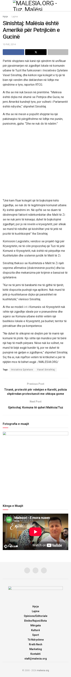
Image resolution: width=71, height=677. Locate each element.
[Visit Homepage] (35, 5)
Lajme (15, 16)
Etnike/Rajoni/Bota (35, 620)
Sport (35, 634)
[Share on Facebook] (13, 52)
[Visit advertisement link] (35, 162)
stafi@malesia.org (35, 658)
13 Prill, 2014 (9, 44)
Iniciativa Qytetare (22, 369)
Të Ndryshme (35, 639)
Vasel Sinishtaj (46, 369)
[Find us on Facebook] (27, 570)
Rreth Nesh (35, 644)
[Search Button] (66, 5)
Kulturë (35, 630)
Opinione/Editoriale (35, 616)
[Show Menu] (4, 5)
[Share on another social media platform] (58, 52)
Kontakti (35, 653)
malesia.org (43, 670)
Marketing (35, 649)
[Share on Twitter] (36, 52)
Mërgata (35, 625)
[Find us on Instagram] (35, 570)
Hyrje (5, 16)
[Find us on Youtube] (44, 570)
